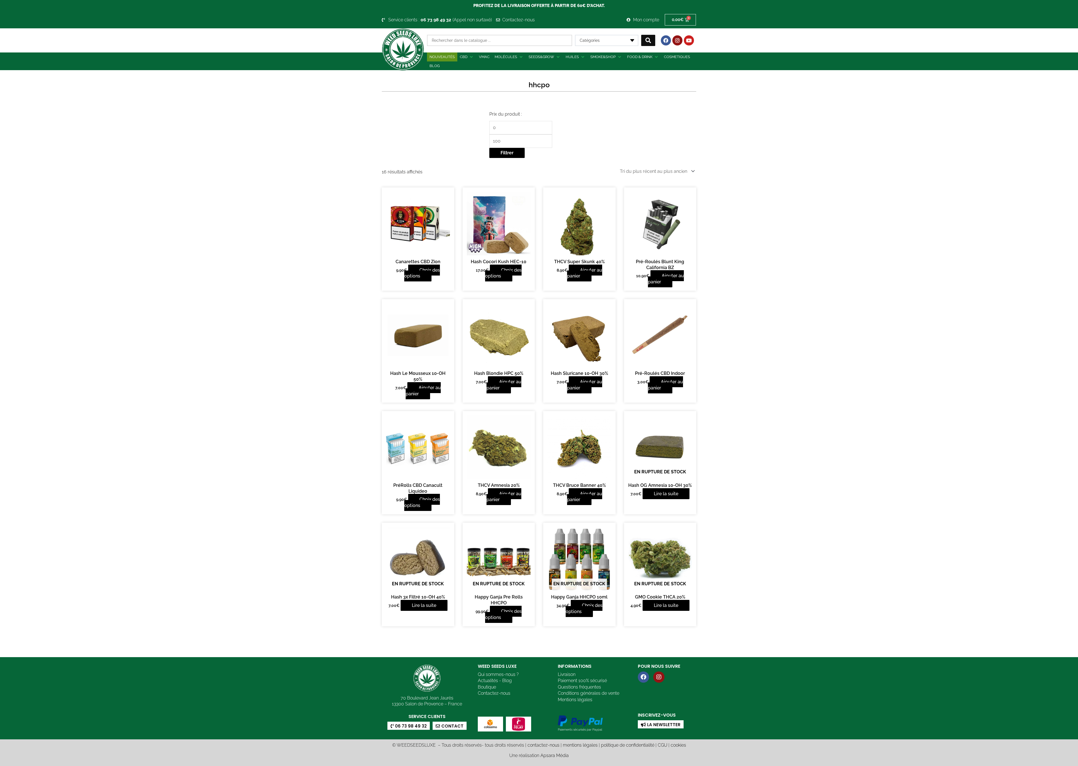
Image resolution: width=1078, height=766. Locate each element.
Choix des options (422, 273)
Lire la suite (666, 493)
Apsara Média (554, 755)
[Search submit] (648, 40)
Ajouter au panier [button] (584, 273)
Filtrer (507, 152)
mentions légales (580, 745)
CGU (662, 745)
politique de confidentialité (627, 745)
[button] (466, 56)
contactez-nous (543, 745)
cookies (678, 745)
